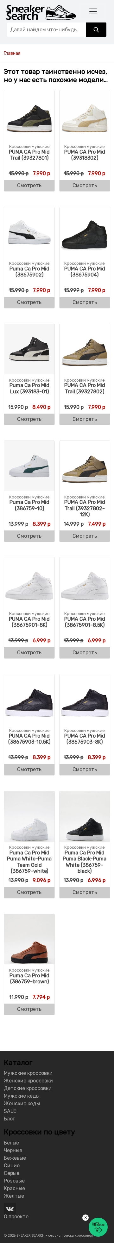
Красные (14, 1188)
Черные (13, 1150)
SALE (10, 1111)
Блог (9, 1119)
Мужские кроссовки (28, 1073)
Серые (11, 1173)
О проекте (16, 1217)
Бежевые (15, 1158)
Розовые (14, 1181)
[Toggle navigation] (93, 11)
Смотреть (29, 185)
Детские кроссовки (28, 1088)
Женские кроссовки (28, 1081)
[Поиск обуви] (96, 29)
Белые (11, 1143)
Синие (12, 1166)
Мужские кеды (22, 1096)
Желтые (14, 1196)
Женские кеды (22, 1103)
